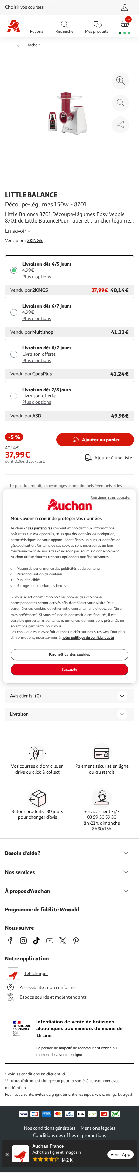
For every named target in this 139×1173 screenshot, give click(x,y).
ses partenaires (40, 528)
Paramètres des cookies (69, 654)
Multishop (42, 332)
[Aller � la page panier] (125, 26)
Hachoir (33, 45)
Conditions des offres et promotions (69, 1135)
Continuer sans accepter (110, 497)
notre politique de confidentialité (88, 637)
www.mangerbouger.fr (114, 1094)
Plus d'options (36, 277)
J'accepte (69, 669)
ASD (36, 416)
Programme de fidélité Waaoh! (42, 909)
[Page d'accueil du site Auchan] (13, 26)
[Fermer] (7, 1154)
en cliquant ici (53, 1074)
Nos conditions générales (49, 1128)
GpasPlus (42, 374)
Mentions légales (98, 1128)
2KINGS (35, 240)
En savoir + (18, 231)
